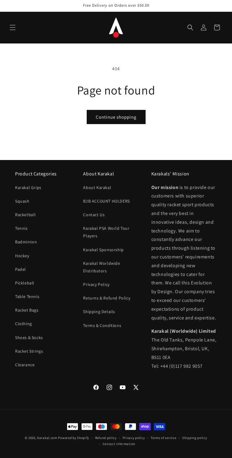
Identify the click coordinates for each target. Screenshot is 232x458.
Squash (22, 201)
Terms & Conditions (102, 325)
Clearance (24, 364)
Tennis (21, 228)
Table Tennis (27, 296)
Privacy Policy (96, 284)
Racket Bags (27, 310)
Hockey (22, 255)
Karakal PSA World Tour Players (106, 232)
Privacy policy (134, 438)
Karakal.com (47, 438)
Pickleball (24, 283)
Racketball (25, 214)
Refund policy (106, 438)
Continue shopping (116, 117)
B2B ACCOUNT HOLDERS (106, 201)
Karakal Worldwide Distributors (101, 267)
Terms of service (163, 438)
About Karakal (97, 187)
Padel (20, 269)
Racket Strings (29, 351)
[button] (12, 27)
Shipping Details (99, 311)
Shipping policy (194, 438)
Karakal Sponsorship (103, 249)
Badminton (26, 242)
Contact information (119, 444)
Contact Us (94, 214)
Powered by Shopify (73, 438)
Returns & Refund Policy (106, 298)
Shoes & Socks (29, 337)
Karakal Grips (28, 187)
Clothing (23, 323)
